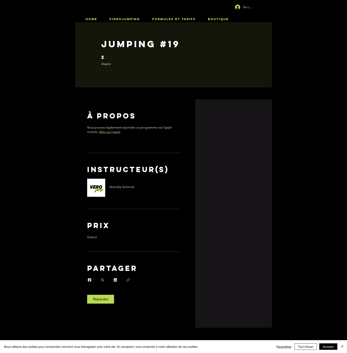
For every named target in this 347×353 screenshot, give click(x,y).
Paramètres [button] (284, 347)
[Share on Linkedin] (115, 280)
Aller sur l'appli (109, 132)
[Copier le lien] (128, 280)
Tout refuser (305, 347)
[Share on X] (102, 280)
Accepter (328, 347)
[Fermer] (342, 346)
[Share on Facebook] (89, 280)
